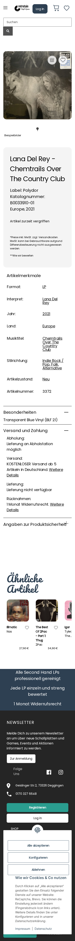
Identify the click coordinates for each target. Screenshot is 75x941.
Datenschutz (43, 928)
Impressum (22, 928)
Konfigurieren (38, 858)
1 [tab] (37, 129)
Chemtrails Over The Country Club (52, 344)
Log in (40, 9)
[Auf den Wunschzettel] (63, 60)
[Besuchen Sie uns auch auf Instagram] (60, 772)
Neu (45, 379)
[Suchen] (8, 31)
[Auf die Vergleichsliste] (52, 60)
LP (44, 286)
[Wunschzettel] (66, 9)
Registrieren (37, 807)
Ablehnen (38, 870)
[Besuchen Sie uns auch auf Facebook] (49, 772)
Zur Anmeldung (21, 759)
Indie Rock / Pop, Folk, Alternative (53, 364)
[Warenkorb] (56, 8)
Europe (48, 326)
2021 (46, 313)
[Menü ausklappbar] (5, 6)
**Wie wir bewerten (21, 255)
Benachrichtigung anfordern (38, 556)
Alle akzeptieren (38, 845)
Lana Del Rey (50, 300)
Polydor (30, 190)
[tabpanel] (37, 85)
